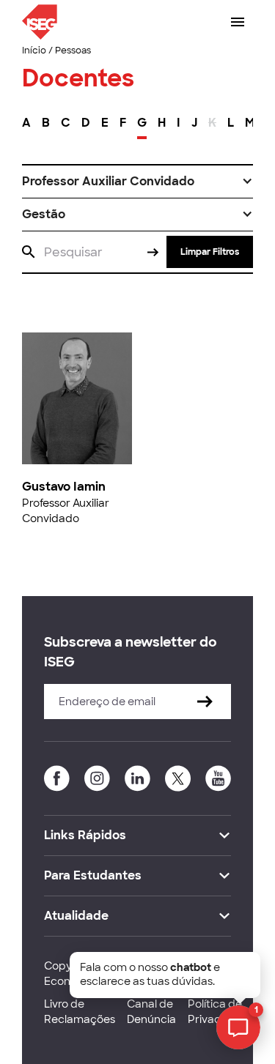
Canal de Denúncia (151, 1011)
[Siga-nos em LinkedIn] (137, 778)
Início (34, 50)
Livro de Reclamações (79, 1011)
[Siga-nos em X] (178, 778)
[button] (137, 181)
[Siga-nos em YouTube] (218, 778)
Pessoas (73, 50)
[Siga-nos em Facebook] (57, 778)
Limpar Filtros (209, 252)
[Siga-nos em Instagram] (97, 778)
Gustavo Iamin (64, 486)
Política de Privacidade (219, 1011)
